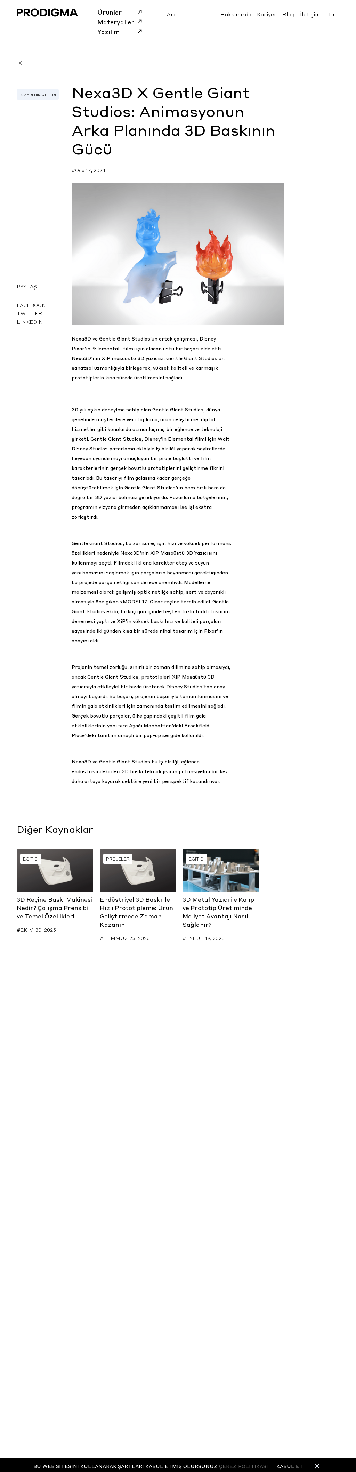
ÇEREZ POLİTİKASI (243, 1466)
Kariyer (267, 14)
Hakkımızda (235, 14)
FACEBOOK (31, 305)
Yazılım (108, 31)
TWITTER (29, 313)
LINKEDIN (30, 321)
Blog (288, 14)
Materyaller (115, 21)
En (332, 14)
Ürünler (109, 12)
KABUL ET (289, 1466)
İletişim (310, 14)
